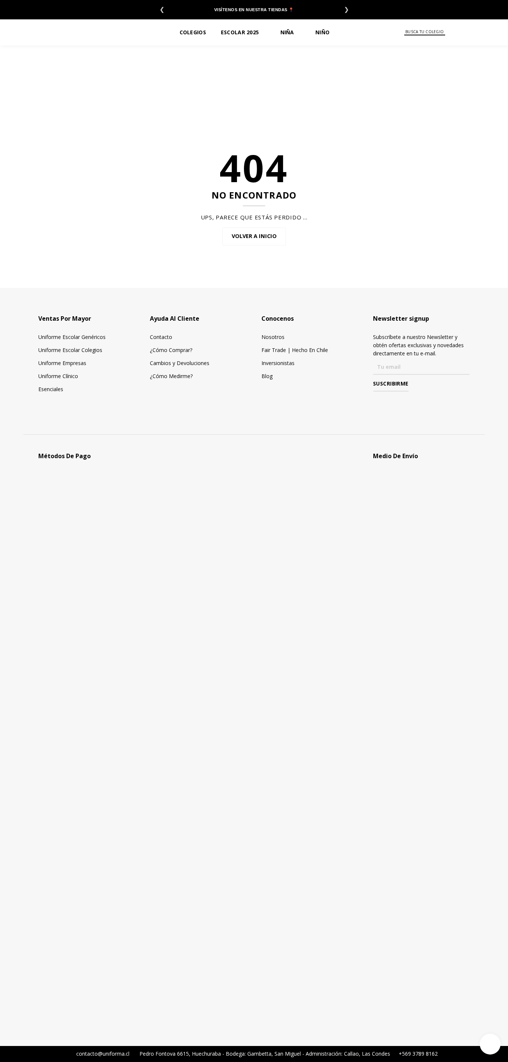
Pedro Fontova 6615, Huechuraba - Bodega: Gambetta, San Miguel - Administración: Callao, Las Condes (265, 1053)
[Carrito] (490, 32)
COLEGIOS (193, 32)
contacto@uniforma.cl (102, 1053)
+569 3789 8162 (417, 1053)
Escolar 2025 (240, 32)
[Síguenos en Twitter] (399, 402)
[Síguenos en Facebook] (377, 402)
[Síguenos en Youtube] (409, 402)
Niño (322, 32)
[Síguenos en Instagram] (388, 402)
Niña (287, 32)
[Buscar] (450, 32)
